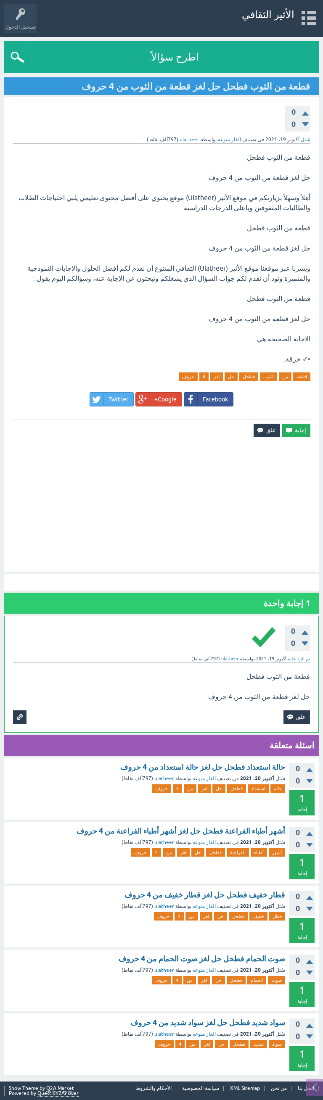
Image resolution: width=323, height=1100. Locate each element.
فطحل (249, 376)
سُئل (305, 139)
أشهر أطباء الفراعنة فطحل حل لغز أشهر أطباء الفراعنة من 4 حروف (181, 830)
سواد (277, 1044)
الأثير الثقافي (268, 14)
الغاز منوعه (229, 139)
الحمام (257, 980)
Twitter (118, 399)
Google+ (165, 399)
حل (231, 376)
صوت (276, 980)
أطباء (259, 852)
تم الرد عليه (299, 658)
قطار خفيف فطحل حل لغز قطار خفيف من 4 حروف (204, 894)
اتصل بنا (306, 1088)
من (285, 376)
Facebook (215, 399)
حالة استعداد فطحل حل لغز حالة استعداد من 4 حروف (202, 766)
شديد (259, 1044)
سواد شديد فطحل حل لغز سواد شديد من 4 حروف (207, 1022)
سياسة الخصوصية (200, 1088)
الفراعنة (238, 852)
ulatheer (164, 778)
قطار (277, 916)
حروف (188, 376)
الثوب (268, 376)
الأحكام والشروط (153, 1088)
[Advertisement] (161, 504)
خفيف (258, 916)
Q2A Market (60, 1088)
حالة (278, 788)
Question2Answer (58, 1093)
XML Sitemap (245, 1088)
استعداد (258, 788)
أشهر (277, 852)
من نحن (279, 1088)
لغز (217, 376)
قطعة (302, 376)
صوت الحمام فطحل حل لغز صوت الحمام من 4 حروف (202, 958)
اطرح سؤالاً (175, 57)
